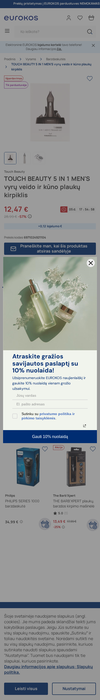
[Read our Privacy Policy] (85, 426)
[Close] (91, 263)
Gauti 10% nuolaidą (50, 436)
